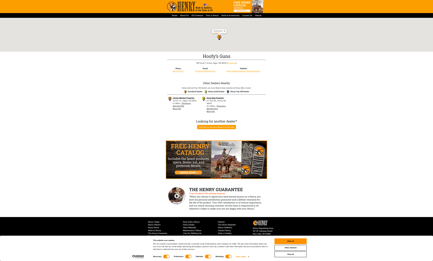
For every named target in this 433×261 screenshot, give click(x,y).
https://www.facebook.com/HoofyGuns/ (243, 71)
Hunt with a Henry (191, 222)
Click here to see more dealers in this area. (216, 127)
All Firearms (197, 15)
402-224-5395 (178, 106)
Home (174, 15)
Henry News (153, 227)
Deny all (290, 254)
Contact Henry (224, 230)
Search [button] (258, 15)
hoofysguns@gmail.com (205, 71)
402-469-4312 (212, 109)
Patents (221, 222)
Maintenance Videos (192, 230)
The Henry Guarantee (157, 233)
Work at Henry (154, 230)
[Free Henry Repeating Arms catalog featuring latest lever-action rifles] (249, 6)
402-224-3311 (178, 71)
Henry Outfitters (225, 227)
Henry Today (154, 222)
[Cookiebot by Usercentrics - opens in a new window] (138, 256)
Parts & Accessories (230, 15)
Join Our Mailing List (192, 233)
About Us (184, 15)
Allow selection (291, 248)
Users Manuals (189, 227)
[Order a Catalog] (216, 159)
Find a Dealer (189, 224)
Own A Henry (212, 15)
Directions (217, 32)
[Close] (225, 31)
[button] (219, 37)
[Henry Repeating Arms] (190, 6)
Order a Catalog (224, 233)
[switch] (188, 256)
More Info (177, 109)
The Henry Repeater (227, 224)
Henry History (154, 224)
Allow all (290, 241)
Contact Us (247, 15)
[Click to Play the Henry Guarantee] (177, 196)
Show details (241, 257)
